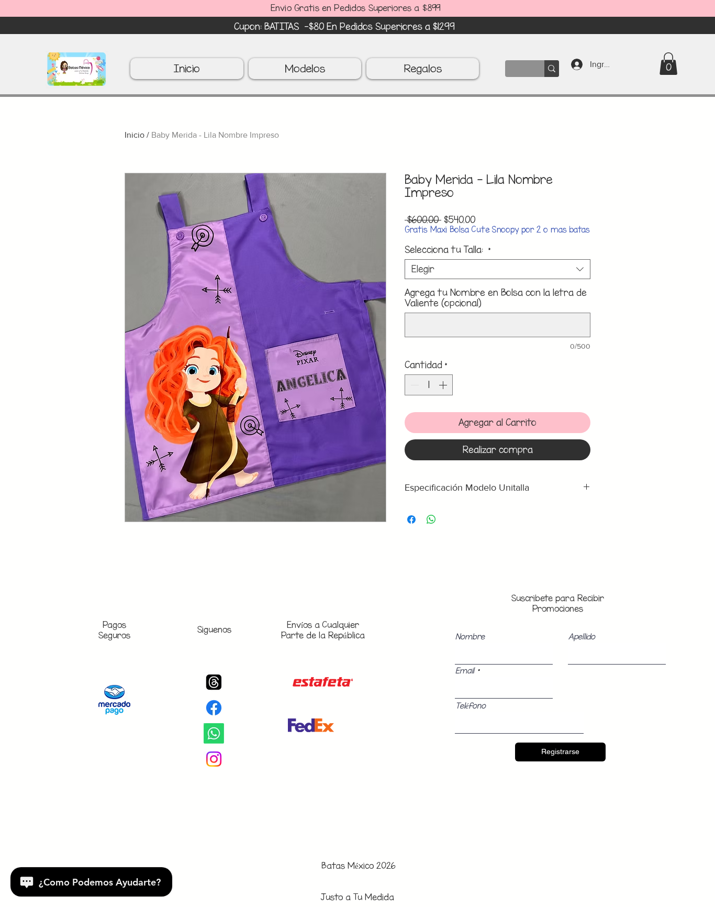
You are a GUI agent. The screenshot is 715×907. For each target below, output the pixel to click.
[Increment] (444, 385)
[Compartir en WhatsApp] (431, 519)
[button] (668, 63)
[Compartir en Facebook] (411, 519)
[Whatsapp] (214, 733)
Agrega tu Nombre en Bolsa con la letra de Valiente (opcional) (496, 297)
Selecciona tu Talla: (448, 250)
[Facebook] (214, 708)
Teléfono (470, 706)
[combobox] (497, 269)
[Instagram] (214, 759)
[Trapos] (214, 682)
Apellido (581, 636)
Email (464, 670)
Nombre (470, 636)
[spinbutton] (429, 385)
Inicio (134, 134)
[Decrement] (413, 385)
